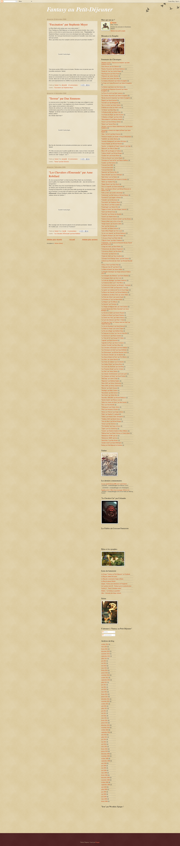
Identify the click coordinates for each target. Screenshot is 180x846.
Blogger (97, 842)
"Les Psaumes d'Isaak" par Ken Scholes (112, 369)
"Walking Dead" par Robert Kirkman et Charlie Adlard (115, 433)
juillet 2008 (104, 789)
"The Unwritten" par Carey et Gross (110, 426)
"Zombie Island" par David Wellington (111, 442)
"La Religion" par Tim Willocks (109, 302)
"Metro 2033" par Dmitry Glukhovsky (111, 383)
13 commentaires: (73, 85)
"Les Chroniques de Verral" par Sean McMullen (114, 350)
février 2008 (104, 801)
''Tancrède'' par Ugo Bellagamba (109, 102)
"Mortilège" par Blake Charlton (109, 390)
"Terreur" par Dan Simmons (64, 98)
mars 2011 (104, 718)
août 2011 (103, 706)
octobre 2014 (104, 644)
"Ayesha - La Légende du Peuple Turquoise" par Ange (115, 146)
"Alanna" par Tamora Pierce (108, 124)
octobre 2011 (104, 704)
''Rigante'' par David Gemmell (109, 100)
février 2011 (104, 720)
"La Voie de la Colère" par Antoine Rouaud (112, 313)
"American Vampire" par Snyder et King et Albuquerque (116, 136)
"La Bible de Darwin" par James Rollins (111, 269)
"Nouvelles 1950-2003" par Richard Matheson (113, 397)
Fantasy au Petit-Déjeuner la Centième (111, 445)
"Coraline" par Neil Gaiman (108, 162)
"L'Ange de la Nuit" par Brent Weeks (111, 246)
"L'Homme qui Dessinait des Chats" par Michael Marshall (116, 261)
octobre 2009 (104, 758)
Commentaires (107, 635)
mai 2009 (103, 768)
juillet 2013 (104, 658)
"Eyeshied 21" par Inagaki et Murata (111, 197)
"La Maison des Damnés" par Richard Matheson (114, 292)
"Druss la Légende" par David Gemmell (111, 186)
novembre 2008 (105, 780)
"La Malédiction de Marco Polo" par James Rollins (114, 294)
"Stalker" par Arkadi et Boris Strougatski (112, 416)
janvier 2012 (104, 696)
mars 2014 (104, 646)
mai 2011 (103, 713)
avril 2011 (103, 715)
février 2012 (104, 694)
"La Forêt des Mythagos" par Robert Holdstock (114, 280)
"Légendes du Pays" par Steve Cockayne (112, 343)
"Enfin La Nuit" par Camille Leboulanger (112, 192)
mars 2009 (104, 772)
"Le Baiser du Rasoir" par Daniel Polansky (112, 315)
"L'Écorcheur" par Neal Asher (109, 253)
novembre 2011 (105, 701)
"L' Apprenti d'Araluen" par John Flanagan (112, 235)
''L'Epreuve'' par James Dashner (109, 76)
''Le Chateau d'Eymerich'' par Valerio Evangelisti (114, 81)
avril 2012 (103, 689)
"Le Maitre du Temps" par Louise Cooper (112, 328)
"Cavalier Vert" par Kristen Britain (110, 155)
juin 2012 (103, 684)
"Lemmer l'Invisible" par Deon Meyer (111, 345)
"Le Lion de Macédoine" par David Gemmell (113, 326)
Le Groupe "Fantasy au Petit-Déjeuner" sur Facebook (115, 574)
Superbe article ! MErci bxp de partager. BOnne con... (115, 490)
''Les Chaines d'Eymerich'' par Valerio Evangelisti (114, 95)
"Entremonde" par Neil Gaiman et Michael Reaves (114, 195)
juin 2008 (103, 792)
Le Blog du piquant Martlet (108, 581)
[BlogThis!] (83, 85)
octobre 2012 (104, 677)
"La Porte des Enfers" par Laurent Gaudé (112, 297)
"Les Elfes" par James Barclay (109, 359)
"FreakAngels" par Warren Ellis (109, 207)
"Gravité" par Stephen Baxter (109, 216)
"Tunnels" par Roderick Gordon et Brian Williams (114, 431)
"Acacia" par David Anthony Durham (111, 122)
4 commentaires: (72, 231)
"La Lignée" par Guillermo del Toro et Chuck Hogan (115, 290)
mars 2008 (104, 799)
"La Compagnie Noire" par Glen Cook (111, 278)
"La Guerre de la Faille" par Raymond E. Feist (113, 287)
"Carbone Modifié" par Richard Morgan (111, 153)
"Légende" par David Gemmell (109, 340)
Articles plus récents (54, 240)
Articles (105, 632)
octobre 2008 (104, 782)
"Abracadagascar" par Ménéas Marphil (111, 119)
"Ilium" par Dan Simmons (108, 226)
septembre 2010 (105, 732)
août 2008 (104, 787)
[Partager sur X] (85, 85)
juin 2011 (103, 711)
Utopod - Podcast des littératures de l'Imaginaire (114, 583)
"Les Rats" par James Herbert (109, 371)
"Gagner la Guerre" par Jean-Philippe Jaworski (113, 209)
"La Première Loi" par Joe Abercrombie (111, 299)
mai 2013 (103, 663)
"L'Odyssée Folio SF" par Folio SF (110, 267)
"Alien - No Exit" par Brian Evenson (110, 134)
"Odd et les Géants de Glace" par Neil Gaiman (113, 402)
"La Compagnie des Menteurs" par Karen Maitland (114, 275)
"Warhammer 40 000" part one (109, 435)
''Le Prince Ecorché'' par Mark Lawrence (112, 93)
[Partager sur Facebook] (87, 85)
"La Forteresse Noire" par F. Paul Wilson (112, 282)
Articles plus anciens (90, 240)
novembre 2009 (105, 756)
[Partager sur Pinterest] (89, 85)
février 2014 (104, 649)
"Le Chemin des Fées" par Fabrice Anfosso (113, 317)
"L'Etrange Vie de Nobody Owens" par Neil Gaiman (115, 258)
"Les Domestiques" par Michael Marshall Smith (114, 352)
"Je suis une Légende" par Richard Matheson (113, 233)
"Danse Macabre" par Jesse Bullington (111, 174)
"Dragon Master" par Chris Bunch (110, 184)
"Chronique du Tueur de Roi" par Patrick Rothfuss (114, 160)
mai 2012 (103, 687)
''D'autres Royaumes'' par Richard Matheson (113, 69)
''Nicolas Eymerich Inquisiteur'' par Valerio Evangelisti (115, 98)
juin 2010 (103, 739)
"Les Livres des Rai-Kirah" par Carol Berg (112, 366)
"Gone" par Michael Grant (108, 212)
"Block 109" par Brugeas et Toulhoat (111, 151)
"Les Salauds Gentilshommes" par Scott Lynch (114, 374)
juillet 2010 (104, 737)
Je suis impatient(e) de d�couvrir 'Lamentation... (114, 484)
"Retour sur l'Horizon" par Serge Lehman (112, 412)
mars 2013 (104, 668)
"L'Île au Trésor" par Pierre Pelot (110, 264)
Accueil (72, 240)
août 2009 (104, 763)
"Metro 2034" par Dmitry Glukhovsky (111, 385)
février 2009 (104, 775)
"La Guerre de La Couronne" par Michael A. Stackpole (115, 285)
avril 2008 (103, 796)
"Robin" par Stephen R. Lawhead (110, 414)
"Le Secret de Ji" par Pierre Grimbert (111, 335)
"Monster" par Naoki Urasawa (109, 388)
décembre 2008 (105, 777)
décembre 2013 (105, 651)
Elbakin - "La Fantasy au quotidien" (110, 591)
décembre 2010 (105, 725)
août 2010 (104, 734)
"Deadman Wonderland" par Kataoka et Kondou (114, 179)
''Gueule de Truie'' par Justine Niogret (111, 71)
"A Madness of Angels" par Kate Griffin (111, 117)
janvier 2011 (104, 722)
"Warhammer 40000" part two (109, 438)
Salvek (114, 22)
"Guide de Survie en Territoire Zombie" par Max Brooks (116, 219)
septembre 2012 (105, 680)
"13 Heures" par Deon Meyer (109, 110)
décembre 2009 (105, 753)
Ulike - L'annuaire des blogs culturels (111, 593)
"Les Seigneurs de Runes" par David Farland (113, 376)
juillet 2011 (104, 708)
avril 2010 (103, 744)
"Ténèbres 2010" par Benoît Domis (110, 419)
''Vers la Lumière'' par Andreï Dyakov (111, 105)
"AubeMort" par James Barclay (109, 139)
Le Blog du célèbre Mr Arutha (109, 576)
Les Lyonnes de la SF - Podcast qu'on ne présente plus (116, 586)
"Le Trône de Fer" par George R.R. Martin (112, 338)
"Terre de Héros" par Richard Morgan (111, 421)
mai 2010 (103, 742)
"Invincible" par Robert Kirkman (109, 228)
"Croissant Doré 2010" (107, 167)
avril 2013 (103, 665)
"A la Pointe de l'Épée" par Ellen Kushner (112, 114)
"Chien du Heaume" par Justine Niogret (111, 158)
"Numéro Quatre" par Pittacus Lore (110, 400)
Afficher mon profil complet (118, 31)
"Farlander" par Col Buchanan (109, 200)
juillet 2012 (104, 682)
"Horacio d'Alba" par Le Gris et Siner (111, 221)
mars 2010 (104, 746)
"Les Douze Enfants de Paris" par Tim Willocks (114, 357)
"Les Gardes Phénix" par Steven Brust (111, 364)
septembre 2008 (105, 784)
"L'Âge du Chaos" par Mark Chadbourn (111, 240)
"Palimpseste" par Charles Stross (110, 407)
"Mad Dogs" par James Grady (109, 378)
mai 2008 (103, 794)
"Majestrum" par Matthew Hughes (110, 381)
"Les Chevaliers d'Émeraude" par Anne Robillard (67, 233)
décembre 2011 (105, 699)
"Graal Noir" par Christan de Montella (111, 214)
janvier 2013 (104, 673)
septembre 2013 (105, 656)
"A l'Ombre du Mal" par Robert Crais (111, 112)
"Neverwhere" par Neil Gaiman (109, 393)
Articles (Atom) (59, 243)
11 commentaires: (73, 159)
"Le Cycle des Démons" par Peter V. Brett (112, 320)
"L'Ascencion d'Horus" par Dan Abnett (111, 251)
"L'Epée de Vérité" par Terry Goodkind (111, 256)
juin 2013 (103, 661)
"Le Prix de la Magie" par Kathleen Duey (112, 331)
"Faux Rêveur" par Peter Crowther (110, 204)
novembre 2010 (105, 727)
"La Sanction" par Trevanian (108, 304)
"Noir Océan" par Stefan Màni (109, 395)
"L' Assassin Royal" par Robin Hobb (111, 238)
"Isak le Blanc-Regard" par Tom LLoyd (111, 231)
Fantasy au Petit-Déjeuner (80, 9)
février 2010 (104, 749)
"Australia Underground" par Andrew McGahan (113, 141)
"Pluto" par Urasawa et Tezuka (109, 409)
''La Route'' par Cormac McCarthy (110, 78)
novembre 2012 (105, 675)
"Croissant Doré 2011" (107, 170)
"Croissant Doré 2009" (107, 165)
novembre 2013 (105, 653)
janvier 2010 (104, 751)
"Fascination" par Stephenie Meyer (68, 24)
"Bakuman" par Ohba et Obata (109, 148)
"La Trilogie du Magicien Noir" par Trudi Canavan (114, 306)
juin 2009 (103, 765)
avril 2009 (103, 770)
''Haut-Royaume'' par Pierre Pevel (110, 73)
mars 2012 (104, 692)
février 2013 (104, 670)
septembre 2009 (105, 761)
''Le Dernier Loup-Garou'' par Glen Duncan (112, 87)
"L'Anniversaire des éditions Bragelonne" (112, 249)
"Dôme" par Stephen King (108, 181)
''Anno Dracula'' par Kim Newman (110, 66)
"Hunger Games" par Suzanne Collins (111, 223)
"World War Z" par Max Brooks (109, 440)
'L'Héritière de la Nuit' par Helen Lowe (111, 107)
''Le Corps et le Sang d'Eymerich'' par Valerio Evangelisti (116, 83)
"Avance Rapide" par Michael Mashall (111, 143)
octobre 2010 (104, 730)
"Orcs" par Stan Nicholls (107, 404)
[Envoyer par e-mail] (82, 85)
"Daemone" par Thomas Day (109, 172)
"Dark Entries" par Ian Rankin (109, 177)
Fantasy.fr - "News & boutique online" (111, 588)
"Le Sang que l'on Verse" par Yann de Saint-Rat (114, 333)
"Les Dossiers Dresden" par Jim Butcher (112, 354)
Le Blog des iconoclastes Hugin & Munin (112, 579)
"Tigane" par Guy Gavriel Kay (109, 428)
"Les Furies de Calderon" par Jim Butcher (112, 362)
